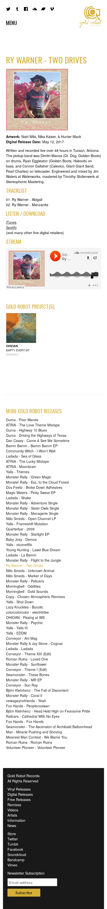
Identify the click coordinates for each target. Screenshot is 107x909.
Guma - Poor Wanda (22, 419)
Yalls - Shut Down (20, 601)
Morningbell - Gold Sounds (27, 591)
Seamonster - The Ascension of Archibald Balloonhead (49, 726)
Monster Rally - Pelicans (25, 580)
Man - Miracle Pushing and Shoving (34, 731)
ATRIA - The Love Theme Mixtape (33, 424)
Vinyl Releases (19, 789)
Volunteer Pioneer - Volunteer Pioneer (35, 747)
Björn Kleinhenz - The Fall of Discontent (37, 690)
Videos (12, 809)
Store (11, 833)
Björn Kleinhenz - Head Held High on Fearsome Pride (48, 711)
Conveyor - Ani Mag (21, 638)
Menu (11, 23)
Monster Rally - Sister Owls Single (32, 508)
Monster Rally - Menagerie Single (32, 513)
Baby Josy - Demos (21, 539)
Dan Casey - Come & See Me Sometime (37, 440)
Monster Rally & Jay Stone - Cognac (34, 643)
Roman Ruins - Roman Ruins (29, 742)
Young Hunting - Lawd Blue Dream (33, 549)
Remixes (14, 804)
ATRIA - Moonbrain (21, 466)
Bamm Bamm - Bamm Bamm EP (31, 445)
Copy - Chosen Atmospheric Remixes (35, 596)
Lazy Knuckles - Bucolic (24, 607)
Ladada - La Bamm (21, 554)
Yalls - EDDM (16, 633)
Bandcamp (15, 859)
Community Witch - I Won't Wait (30, 450)
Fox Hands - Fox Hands (25, 721)
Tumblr (12, 844)
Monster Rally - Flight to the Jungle (33, 560)
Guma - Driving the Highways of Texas (36, 435)
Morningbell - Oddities (23, 586)
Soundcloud (16, 854)
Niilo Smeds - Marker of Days (29, 575)
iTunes (11, 222)
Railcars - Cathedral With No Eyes (32, 716)
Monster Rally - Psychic (24, 622)
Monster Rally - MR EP (24, 679)
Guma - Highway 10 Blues (26, 430)
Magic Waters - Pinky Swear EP (30, 492)
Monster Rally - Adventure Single (32, 502)
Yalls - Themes (17, 471)
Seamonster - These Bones (27, 674)
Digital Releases (20, 794)
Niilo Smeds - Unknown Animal (30, 570)
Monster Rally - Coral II (24, 695)
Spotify (11, 227)
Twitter (12, 838)
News (11, 825)
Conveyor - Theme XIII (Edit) (28, 653)
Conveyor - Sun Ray (22, 685)
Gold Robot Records (90, 17)
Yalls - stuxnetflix (19, 544)
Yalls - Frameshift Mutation (27, 523)
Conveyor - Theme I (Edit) (26, 669)
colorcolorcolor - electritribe (27, 612)
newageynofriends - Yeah (26, 700)
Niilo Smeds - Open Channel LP (31, 518)
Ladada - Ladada (19, 648)
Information (16, 820)
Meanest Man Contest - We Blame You (36, 737)
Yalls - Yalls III (17, 627)
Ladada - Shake (18, 497)
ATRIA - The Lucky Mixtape (27, 461)
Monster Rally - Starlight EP (27, 534)
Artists (12, 815)
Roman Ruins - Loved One (27, 659)
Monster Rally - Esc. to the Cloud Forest (37, 482)
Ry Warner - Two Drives (24, 565)
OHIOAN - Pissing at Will (25, 617)
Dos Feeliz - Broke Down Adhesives (34, 487)
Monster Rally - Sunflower (26, 664)
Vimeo (12, 864)
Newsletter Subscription (26, 873)
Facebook (15, 849)
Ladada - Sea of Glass (23, 456)
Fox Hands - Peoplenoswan (28, 705)
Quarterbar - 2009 (20, 528)
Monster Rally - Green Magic (28, 476)
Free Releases (19, 799)
